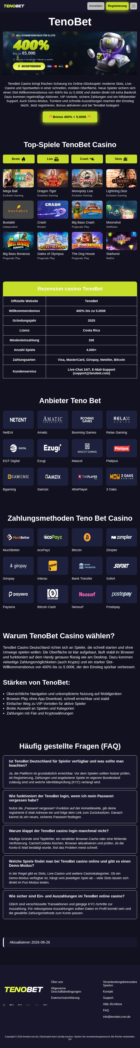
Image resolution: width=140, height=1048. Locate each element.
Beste (16, 158)
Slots (118, 158)
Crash (84, 158)
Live (50, 158)
